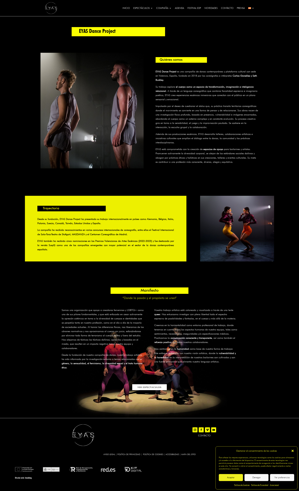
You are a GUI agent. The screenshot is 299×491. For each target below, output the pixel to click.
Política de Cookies (242, 485)
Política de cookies (153, 454)
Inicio (126, 8)
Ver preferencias (282, 477)
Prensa (241, 8)
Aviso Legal (274, 485)
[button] (292, 450)
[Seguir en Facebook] (201, 429)
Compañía (162, 8)
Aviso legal (109, 454)
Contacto (227, 8)
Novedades (211, 8)
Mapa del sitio (188, 454)
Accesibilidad (172, 454)
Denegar (256, 477)
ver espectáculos (149, 387)
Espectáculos (141, 8)
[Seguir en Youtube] (213, 429)
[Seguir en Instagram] (194, 429)
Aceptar (231, 477)
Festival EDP (194, 8)
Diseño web (19, 478)
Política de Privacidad (259, 485)
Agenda (179, 8)
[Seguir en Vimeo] (207, 429)
